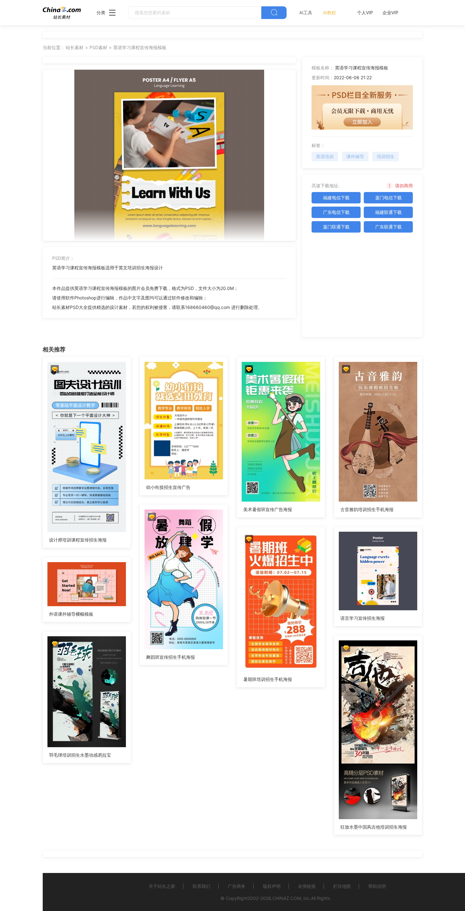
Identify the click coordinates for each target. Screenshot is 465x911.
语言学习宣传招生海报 (362, 618)
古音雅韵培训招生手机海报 (367, 509)
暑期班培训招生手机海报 (267, 679)
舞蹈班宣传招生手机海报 (170, 657)
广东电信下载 (336, 212)
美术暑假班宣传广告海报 (267, 509)
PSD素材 (98, 47)
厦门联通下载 (336, 226)
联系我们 (201, 886)
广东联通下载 (388, 226)
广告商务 (236, 886)
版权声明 (272, 886)
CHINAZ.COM (286, 898)
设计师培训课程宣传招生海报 (78, 539)
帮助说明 (377, 886)
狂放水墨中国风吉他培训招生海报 (373, 827)
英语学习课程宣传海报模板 (139, 47)
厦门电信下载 (388, 197)
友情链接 (307, 886)
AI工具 (305, 12)
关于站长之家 (162, 886)
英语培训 (325, 156)
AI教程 (329, 12)
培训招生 (385, 156)
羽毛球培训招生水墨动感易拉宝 (80, 755)
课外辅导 (355, 156)
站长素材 (75, 47)
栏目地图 (342, 886)
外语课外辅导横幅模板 (71, 614)
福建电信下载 (336, 197)
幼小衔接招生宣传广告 (168, 487)
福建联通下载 (388, 212)
